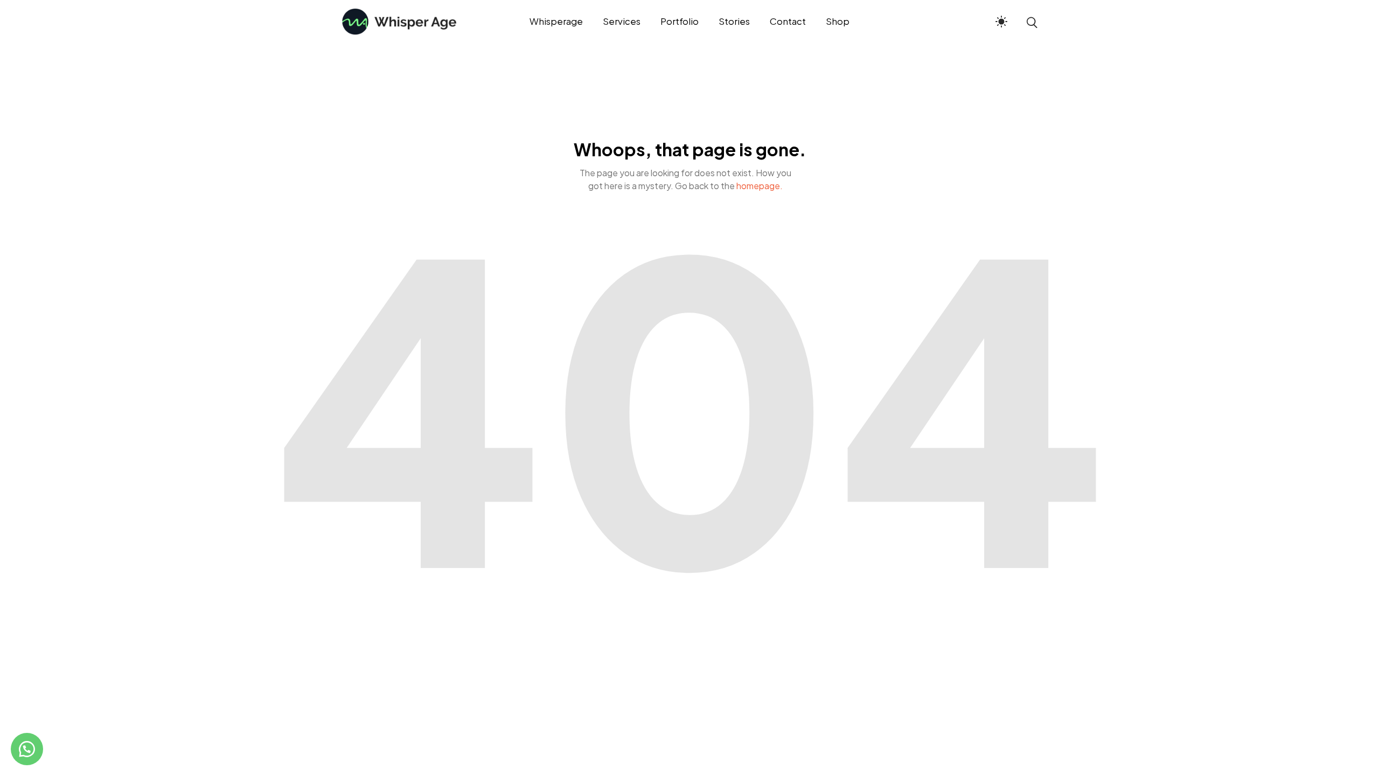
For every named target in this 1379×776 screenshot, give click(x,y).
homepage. (759, 185)
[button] (27, 749)
